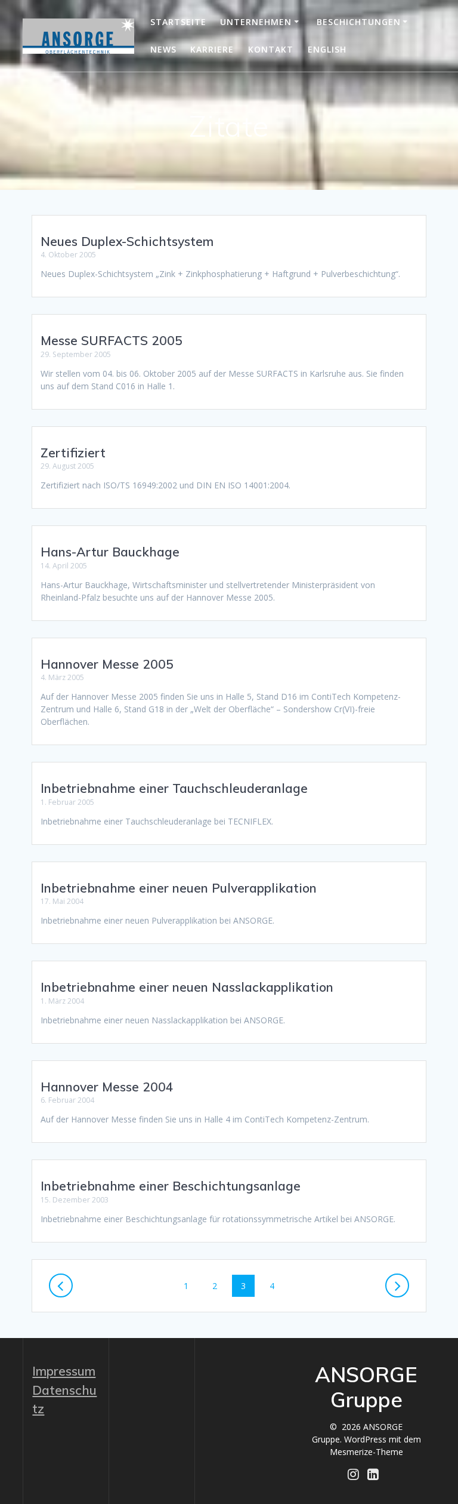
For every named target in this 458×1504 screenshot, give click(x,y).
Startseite (178, 21)
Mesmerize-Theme (366, 1451)
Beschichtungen (359, 21)
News (163, 49)
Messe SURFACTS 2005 (111, 340)
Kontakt (270, 49)
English (327, 49)
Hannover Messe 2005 (107, 664)
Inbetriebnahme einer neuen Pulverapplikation (179, 888)
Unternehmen (256, 21)
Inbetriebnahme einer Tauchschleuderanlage (174, 788)
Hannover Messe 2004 (107, 1086)
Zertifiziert (73, 452)
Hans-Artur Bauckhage (110, 551)
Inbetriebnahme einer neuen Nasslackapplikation (187, 987)
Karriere (212, 49)
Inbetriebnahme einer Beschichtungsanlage (171, 1186)
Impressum (63, 1371)
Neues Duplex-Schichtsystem (127, 241)
